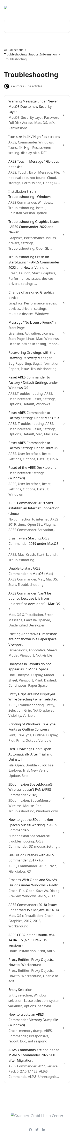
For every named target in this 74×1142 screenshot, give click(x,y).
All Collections (13, 50)
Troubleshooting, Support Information (30, 54)
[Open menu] (66, 7)
